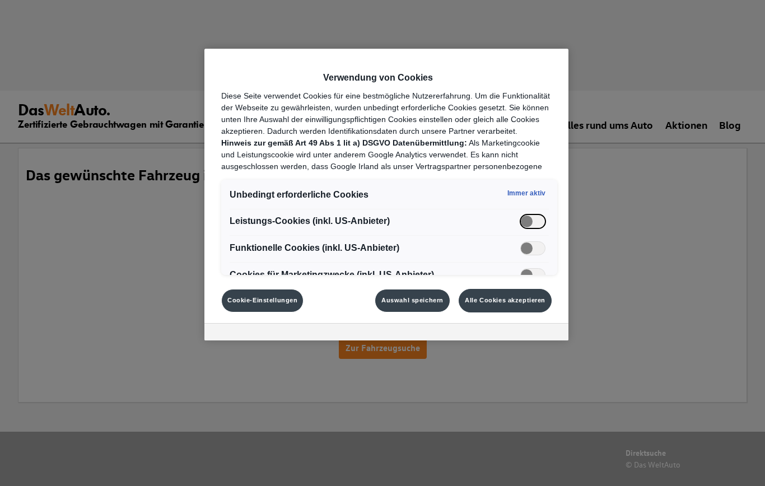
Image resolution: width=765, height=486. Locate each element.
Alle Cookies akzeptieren (505, 300)
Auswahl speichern (412, 300)
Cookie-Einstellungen (262, 300)
